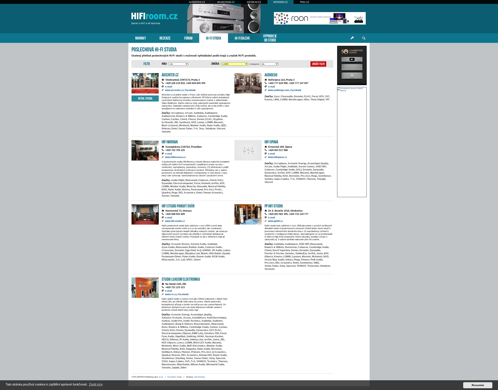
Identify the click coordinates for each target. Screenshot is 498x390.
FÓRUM (188, 38)
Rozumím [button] (478, 385)
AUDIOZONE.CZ (197, 2)
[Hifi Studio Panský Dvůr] (145, 214)
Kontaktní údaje (174, 377)
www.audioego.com (278, 90)
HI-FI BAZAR (242, 38)
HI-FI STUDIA (213, 38)
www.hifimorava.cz (175, 157)
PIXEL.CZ (304, 2)
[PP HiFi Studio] (248, 214)
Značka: (215, 63)
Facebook (190, 90)
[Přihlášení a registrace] (352, 38)
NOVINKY (140, 38)
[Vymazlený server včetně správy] (351, 89)
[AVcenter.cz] (145, 83)
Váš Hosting (199, 377)
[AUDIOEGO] (248, 83)
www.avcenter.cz (174, 90)
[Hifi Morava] (145, 150)
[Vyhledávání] (364, 38)
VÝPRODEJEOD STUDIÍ (270, 38)
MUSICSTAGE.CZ (226, 2)
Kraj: (164, 63)
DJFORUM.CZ (254, 2)
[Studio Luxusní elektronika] (145, 287)
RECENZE (165, 38)
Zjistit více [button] (96, 384)
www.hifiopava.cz (277, 157)
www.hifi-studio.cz (175, 221)
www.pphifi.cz (275, 221)
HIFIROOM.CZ (280, 2)
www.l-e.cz (171, 294)
